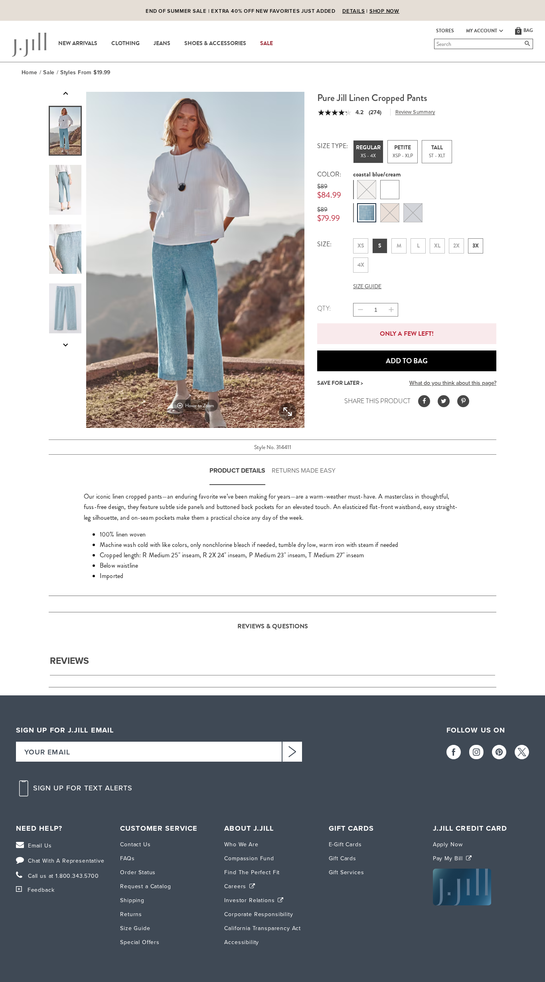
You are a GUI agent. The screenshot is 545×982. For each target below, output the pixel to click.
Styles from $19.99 (85, 72)
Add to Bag (407, 361)
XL (437, 246)
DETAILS (353, 11)
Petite (403, 151)
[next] (488, 606)
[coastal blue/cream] (366, 212)
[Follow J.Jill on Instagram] (476, 935)
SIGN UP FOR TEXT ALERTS (83, 971)
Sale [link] (266, 44)
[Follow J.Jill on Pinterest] (499, 935)
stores (445, 30)
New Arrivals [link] (77, 44)
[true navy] (413, 212)
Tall (437, 151)
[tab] (65, 131)
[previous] (468, 606)
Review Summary (415, 112)
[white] (389, 189)
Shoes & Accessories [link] (215, 44)
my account (481, 30)
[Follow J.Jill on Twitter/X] (522, 935)
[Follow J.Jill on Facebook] (453, 935)
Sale (49, 72)
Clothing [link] (125, 44)
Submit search (435, 44)
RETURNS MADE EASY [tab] (304, 470)
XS (360, 246)
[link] (116, 693)
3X (475, 246)
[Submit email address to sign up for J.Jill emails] (292, 934)
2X (456, 246)
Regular (368, 151)
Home (30, 72)
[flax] (366, 189)
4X (360, 265)
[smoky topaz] (389, 212)
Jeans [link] (162, 44)
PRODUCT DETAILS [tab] (237, 470)
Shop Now (384, 11)
